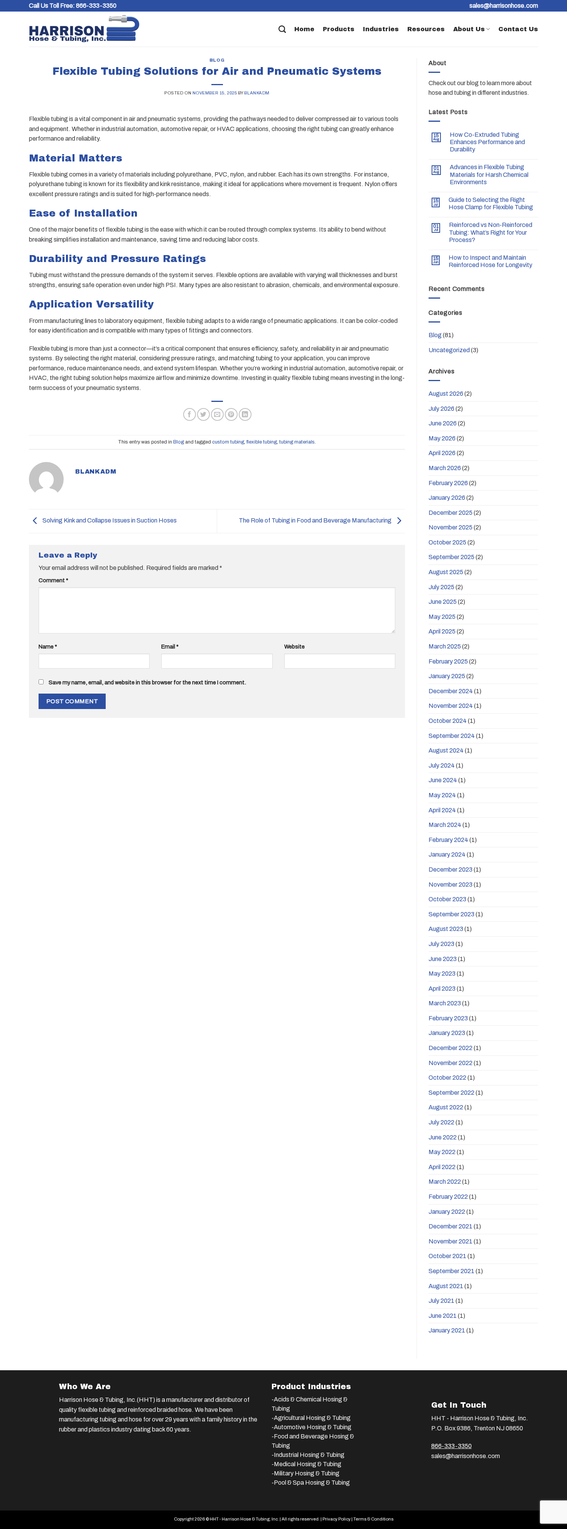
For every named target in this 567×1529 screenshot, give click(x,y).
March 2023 (445, 1003)
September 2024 (452, 736)
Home (304, 29)
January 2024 (447, 854)
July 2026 (441, 408)
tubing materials (297, 442)
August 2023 (446, 929)
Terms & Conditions (373, 1519)
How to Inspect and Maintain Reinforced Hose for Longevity (490, 261)
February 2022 (448, 1196)
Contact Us (518, 29)
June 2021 (443, 1315)
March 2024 (445, 825)
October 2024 (448, 720)
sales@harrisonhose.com (465, 1456)
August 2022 (446, 1107)
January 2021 (447, 1330)
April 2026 (442, 453)
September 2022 (451, 1092)
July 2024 (442, 765)
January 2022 (447, 1211)
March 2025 (445, 646)
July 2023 (441, 944)
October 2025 (447, 542)
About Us (469, 29)
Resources (426, 29)
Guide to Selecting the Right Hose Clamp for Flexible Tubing (491, 203)
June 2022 (443, 1137)
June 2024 (443, 780)
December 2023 (450, 869)
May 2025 (442, 616)
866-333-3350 (96, 5)
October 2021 (447, 1256)
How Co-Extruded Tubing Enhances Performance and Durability (487, 142)
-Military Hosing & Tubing (305, 1473)
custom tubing (228, 442)
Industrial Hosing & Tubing (309, 1455)
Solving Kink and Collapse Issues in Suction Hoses (109, 521)
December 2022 (450, 1048)
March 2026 (445, 468)
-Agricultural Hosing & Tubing (311, 1418)
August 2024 (446, 750)
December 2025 (450, 512)
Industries (381, 29)
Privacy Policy (336, 1519)
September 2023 (451, 914)
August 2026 (446, 393)
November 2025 (450, 527)
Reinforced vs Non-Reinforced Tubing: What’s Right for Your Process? (490, 232)
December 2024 (451, 691)
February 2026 (448, 483)
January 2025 (447, 676)
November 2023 (450, 884)
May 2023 (442, 973)
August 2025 (446, 572)
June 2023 (443, 959)
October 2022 (447, 1077)
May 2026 (442, 438)
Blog (216, 60)
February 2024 (448, 840)
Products (338, 29)
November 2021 (450, 1241)
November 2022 (450, 1063)
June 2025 (443, 601)
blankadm (256, 93)
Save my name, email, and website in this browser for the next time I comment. (147, 682)
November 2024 (451, 705)
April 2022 (442, 1167)
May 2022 (442, 1152)
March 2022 (445, 1181)
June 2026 (443, 423)
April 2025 (442, 631)
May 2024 (442, 795)
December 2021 (450, 1226)
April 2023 (442, 988)
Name (48, 647)
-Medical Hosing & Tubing (306, 1464)
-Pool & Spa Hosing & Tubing (311, 1482)
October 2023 (447, 899)
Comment (53, 580)
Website (294, 647)
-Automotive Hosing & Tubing (311, 1427)
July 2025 (441, 587)
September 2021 (451, 1271)
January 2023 (447, 1033)
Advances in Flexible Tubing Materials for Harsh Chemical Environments (489, 174)
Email (170, 647)
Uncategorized (449, 350)
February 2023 (448, 1018)
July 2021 (441, 1300)
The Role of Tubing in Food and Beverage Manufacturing (316, 521)
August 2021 (446, 1286)
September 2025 (451, 557)
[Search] (282, 29)
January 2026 (447, 497)
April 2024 (442, 810)
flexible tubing (261, 442)
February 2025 (448, 661)
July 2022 (441, 1122)
